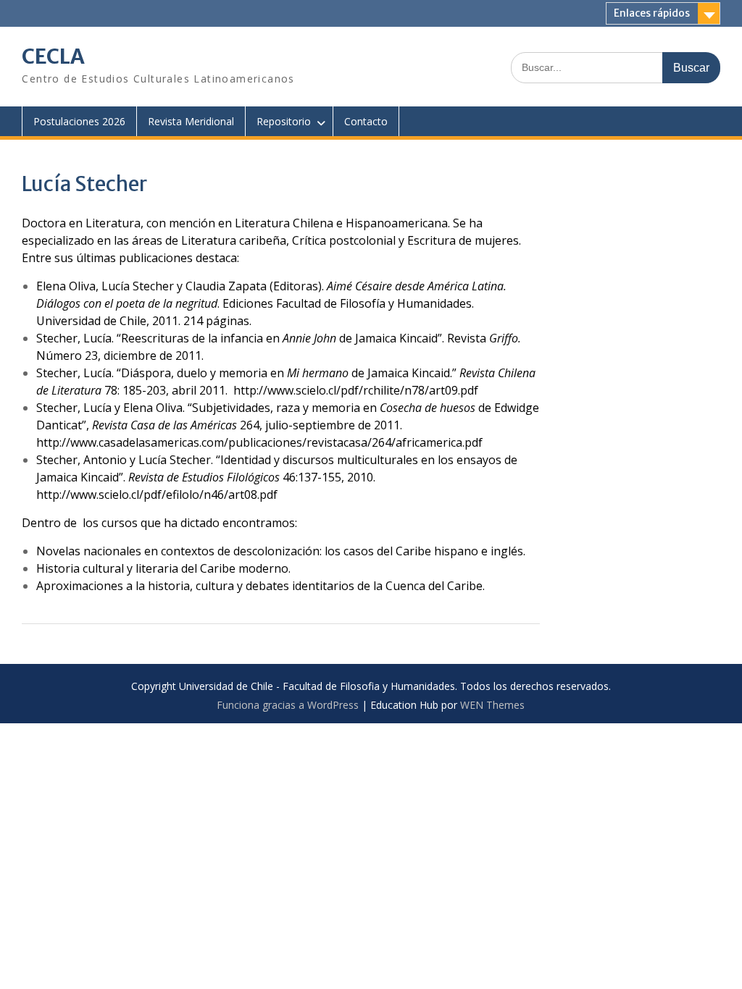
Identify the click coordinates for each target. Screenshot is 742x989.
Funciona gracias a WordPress (288, 705)
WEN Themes (492, 705)
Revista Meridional (191, 121)
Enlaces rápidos (652, 13)
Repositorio (284, 121)
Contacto (366, 121)
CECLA (53, 56)
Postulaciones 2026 (79, 121)
